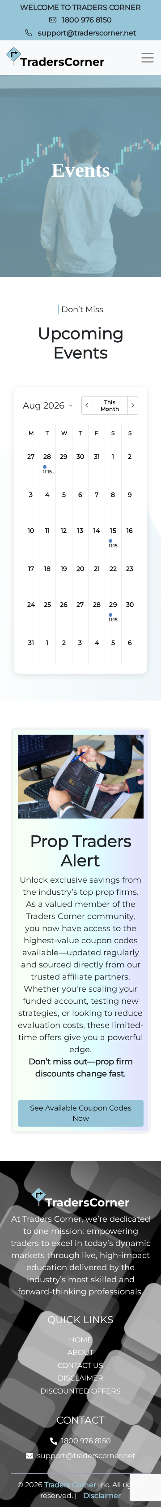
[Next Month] (132, 405)
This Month (110, 405)
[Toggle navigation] (147, 57)
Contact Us (80, 1365)
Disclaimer (80, 1378)
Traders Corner (70, 1485)
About (80, 1352)
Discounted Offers (80, 1391)
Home (80, 1340)
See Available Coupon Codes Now (80, 1113)
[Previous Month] (86, 405)
